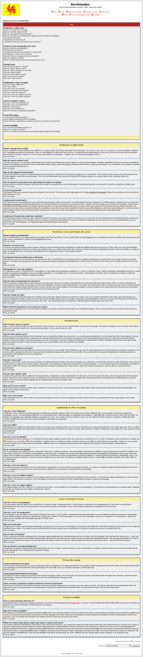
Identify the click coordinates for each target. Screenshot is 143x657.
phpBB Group (75, 603)
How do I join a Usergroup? (13, 109)
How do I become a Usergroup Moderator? (19, 111)
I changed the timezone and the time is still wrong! (22, 52)
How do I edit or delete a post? (15, 68)
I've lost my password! (11, 38)
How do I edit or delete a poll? (14, 74)
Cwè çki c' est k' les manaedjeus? (16, 103)
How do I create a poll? (12, 72)
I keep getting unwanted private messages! (19, 119)
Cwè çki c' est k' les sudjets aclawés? (17, 94)
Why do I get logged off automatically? (17, 34)
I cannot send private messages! (15, 117)
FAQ (55, 12)
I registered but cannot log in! (14, 40)
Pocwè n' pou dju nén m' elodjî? (15, 30)
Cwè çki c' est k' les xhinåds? (14, 89)
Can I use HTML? (10, 87)
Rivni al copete (9, 156)
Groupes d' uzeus (92, 12)
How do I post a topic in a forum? (15, 66)
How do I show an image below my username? (21, 56)
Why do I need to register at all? (15, 32)
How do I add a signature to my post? (17, 70)
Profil (65, 15)
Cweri (62, 12)
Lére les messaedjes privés (80, 15)
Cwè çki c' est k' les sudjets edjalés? (17, 96)
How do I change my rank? (13, 58)
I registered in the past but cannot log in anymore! (22, 42)
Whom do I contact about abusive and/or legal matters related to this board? (32, 131)
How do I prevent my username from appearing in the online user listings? (31, 36)
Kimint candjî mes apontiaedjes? (15, 48)
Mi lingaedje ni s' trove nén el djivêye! (17, 54)
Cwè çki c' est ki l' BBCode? (13, 85)
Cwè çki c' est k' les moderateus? (15, 105)
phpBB (69, 653)
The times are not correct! (13, 50)
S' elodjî (96, 15)
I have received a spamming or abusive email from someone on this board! (31, 121)
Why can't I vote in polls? (12, 78)
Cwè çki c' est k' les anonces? (14, 92)
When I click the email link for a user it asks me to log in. (24, 60)
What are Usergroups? (12, 107)
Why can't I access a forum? (13, 76)
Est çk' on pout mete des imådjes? (16, 91)
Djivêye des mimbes (75, 12)
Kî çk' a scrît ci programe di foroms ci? (17, 128)
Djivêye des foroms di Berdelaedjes (16, 21)
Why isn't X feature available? (14, 129)
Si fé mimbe (105, 12)
